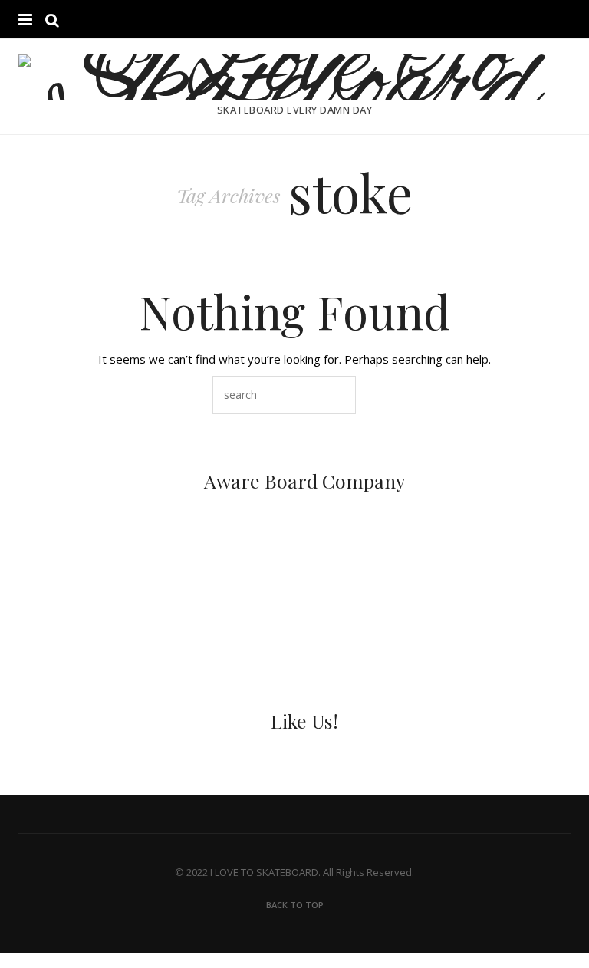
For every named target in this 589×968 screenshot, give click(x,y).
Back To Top (295, 904)
